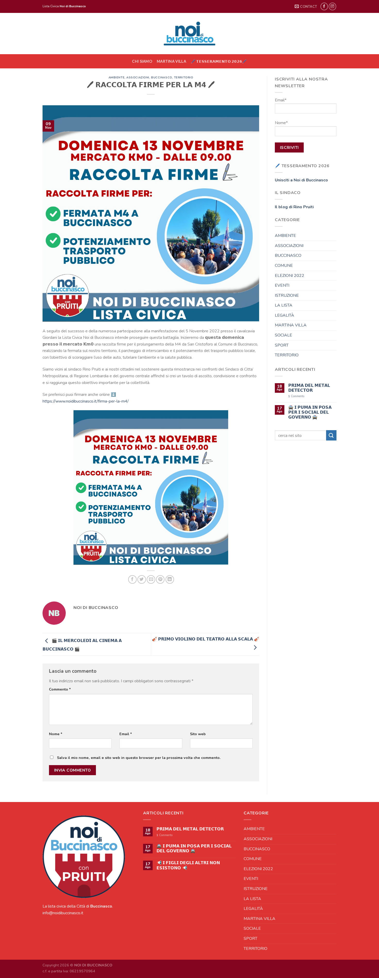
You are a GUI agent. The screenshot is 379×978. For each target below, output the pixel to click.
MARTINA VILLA (171, 61)
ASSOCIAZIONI (137, 77)
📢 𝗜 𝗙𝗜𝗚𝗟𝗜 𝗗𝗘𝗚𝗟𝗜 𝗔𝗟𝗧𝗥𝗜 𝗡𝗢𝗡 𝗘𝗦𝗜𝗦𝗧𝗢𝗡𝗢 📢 (188, 865)
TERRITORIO (183, 77)
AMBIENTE (117, 77)
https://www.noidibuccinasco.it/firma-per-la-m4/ (86, 401)
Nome (55, 733)
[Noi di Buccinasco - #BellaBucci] (189, 33)
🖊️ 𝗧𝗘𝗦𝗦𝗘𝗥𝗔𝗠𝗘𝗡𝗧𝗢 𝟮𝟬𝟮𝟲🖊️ (219, 61)
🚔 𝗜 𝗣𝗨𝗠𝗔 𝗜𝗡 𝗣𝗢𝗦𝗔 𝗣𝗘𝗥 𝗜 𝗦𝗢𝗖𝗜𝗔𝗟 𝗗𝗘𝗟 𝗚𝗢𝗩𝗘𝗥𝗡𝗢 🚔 (310, 412)
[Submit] (331, 435)
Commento (60, 689)
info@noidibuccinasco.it (63, 913)
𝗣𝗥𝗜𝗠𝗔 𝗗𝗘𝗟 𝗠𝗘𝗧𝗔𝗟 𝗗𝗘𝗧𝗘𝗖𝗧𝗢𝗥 (309, 388)
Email (125, 733)
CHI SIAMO (142, 61)
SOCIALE (283, 335)
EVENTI (282, 285)
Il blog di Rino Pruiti (294, 207)
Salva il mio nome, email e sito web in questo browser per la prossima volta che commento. (139, 757)
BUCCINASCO (161, 77)
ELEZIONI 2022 (289, 275)
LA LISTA (283, 305)
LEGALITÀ (284, 315)
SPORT (282, 345)
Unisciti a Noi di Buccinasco (301, 180)
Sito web (198, 733)
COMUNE (284, 265)
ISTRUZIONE (287, 295)
